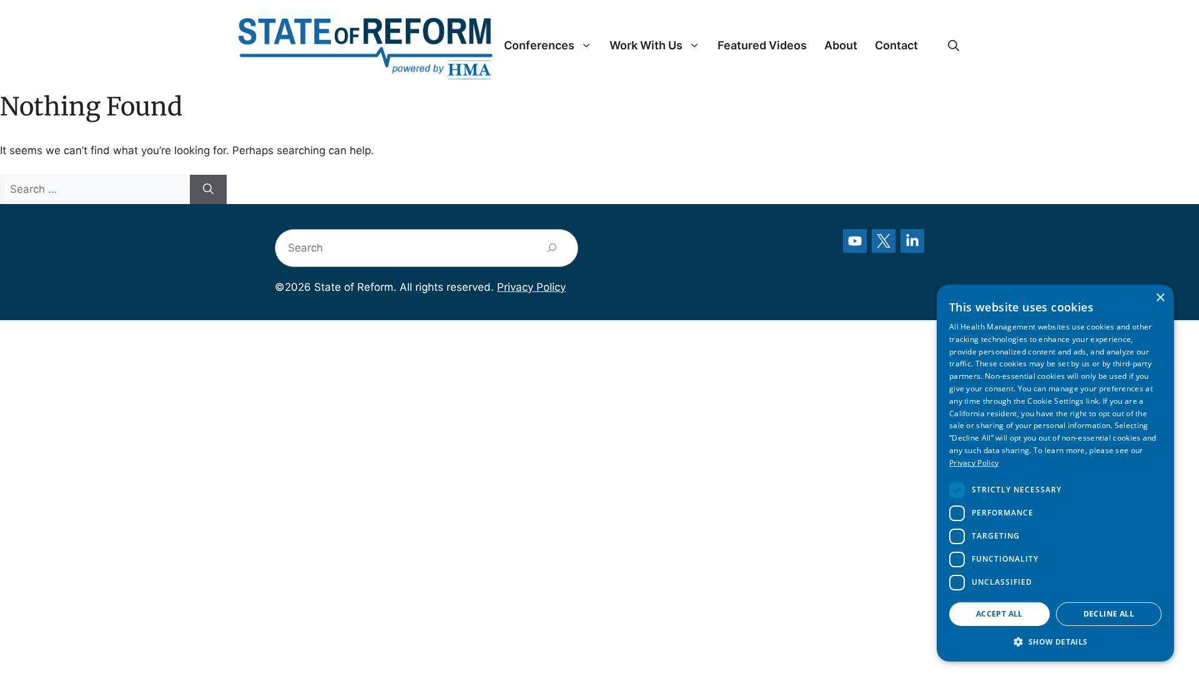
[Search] (208, 190)
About (840, 45)
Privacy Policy (531, 287)
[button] (953, 45)
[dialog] (1055, 473)
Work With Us (646, 45)
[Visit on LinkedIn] (912, 241)
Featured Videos (762, 45)
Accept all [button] (999, 613)
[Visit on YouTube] (855, 241)
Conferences (539, 45)
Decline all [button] (1108, 613)
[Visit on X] (884, 241)
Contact (896, 45)
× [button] (1160, 298)
